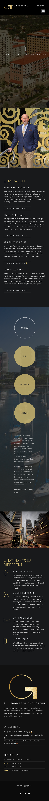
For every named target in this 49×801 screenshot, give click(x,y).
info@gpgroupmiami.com (20, 770)
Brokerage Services (16, 187)
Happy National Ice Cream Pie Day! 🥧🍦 (18, 732)
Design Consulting (15, 242)
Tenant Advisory (14, 269)
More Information (16, 208)
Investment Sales (15, 215)
